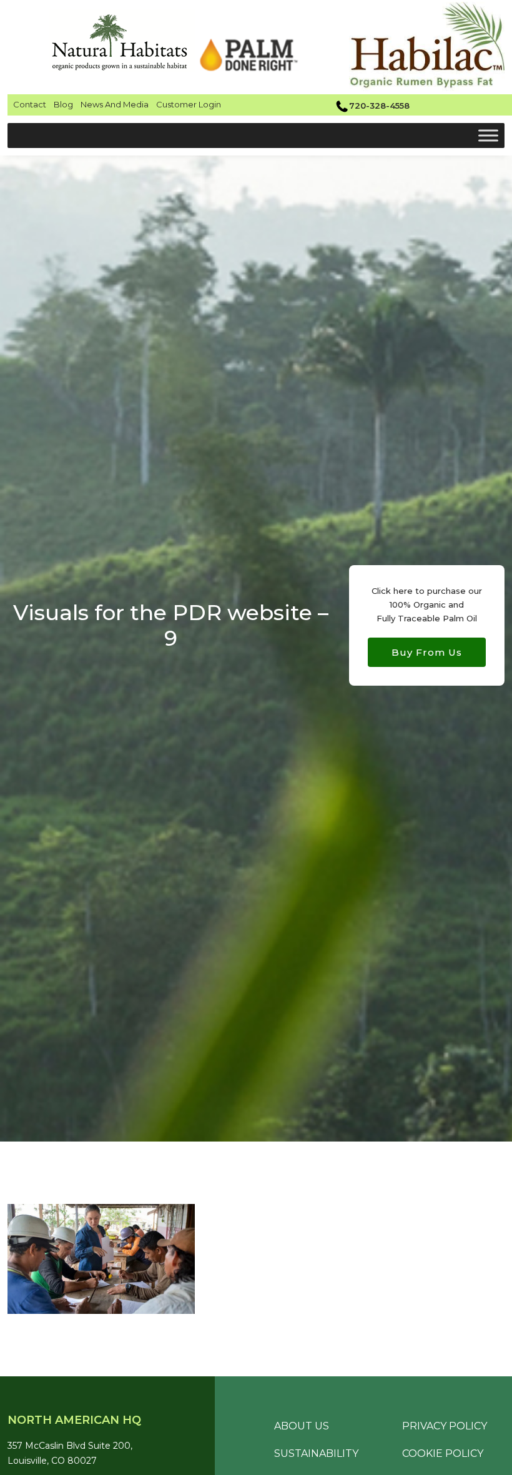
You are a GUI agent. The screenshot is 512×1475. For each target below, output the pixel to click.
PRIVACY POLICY (444, 1426)
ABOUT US (301, 1426)
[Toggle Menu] (488, 135)
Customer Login (188, 104)
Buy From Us (426, 652)
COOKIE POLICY (442, 1453)
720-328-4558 (379, 106)
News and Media (115, 104)
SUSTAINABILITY (316, 1453)
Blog (63, 104)
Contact (29, 104)
